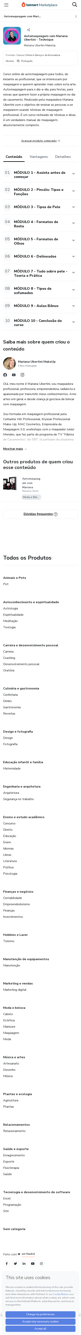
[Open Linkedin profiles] (24, 1263)
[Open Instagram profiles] (41, 1263)
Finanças (9, 910)
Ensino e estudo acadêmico (23, 817)
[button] (36, 174)
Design (8, 738)
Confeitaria (10, 695)
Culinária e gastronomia (21, 688)
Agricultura (10, 1100)
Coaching (9, 658)
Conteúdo (14, 156)
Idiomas (8, 848)
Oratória (8, 670)
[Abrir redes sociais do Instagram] (22, 376)
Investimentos (13, 917)
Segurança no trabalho (18, 799)
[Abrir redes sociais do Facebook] (5, 376)
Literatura (10, 861)
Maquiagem (11, 1033)
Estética (9, 1020)
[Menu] (6, 5)
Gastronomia (12, 707)
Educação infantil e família (23, 762)
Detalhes (63, 156)
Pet (5, 584)
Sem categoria (14, 1229)
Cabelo (8, 1014)
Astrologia (10, 608)
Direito (8, 830)
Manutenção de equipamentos (26, 959)
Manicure (9, 1026)
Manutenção (11, 965)
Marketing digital (15, 990)
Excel (7, 1198)
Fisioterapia (11, 1168)
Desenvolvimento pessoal (21, 664)
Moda (7, 1039)
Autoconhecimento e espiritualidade (31, 602)
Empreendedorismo (16, 904)
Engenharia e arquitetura (21, 786)
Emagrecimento (14, 1155)
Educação (9, 836)
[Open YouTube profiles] (33, 1263)
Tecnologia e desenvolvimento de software (36, 1192)
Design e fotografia (18, 731)
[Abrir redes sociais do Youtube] (14, 376)
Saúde (7, 1174)
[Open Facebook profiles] (6, 1263)
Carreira (8, 651)
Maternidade (12, 768)
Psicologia (10, 873)
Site (6, 1211)
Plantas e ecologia (17, 1094)
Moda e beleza (14, 1008)
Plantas (8, 1107)
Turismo (8, 941)
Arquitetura (11, 793)
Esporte (8, 1161)
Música (8, 1076)
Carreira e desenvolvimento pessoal (30, 645)
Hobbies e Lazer (15, 935)
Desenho (9, 1070)
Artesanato (11, 1063)
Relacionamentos (16, 1125)
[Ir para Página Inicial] (39, 5)
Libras (7, 855)
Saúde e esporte (16, 1149)
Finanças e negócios (18, 892)
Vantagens (39, 156)
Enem (7, 842)
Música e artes (14, 1057)
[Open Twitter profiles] (15, 1263)
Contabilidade (12, 898)
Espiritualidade (13, 615)
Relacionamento (14, 1131)
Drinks (7, 701)
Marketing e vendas (18, 983)
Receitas (9, 713)
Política (8, 867)
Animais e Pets (14, 578)
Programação (12, 1205)
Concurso (9, 823)
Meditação (10, 621)
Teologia (9, 627)
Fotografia (10, 744)
